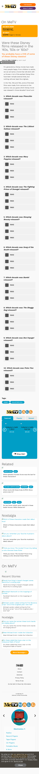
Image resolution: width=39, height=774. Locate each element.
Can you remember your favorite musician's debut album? (18, 540)
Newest (31, 418)
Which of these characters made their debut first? (19, 526)
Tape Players (11, 739)
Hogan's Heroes (15, 35)
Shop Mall (20, 454)
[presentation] (4, 430)
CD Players (10, 743)
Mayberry (24, 486)
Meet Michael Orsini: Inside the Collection (18, 635)
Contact (19, 671)
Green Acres (8, 471)
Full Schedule (28, 4)
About (19, 669)
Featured (7, 418)
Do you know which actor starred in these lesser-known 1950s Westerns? (18, 506)
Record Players (12, 736)
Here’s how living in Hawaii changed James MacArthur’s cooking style (18, 585)
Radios (8, 733)
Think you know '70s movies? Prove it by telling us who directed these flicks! (17, 555)
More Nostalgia (19, 652)
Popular (19, 418)
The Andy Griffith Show (11, 486)
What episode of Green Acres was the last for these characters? (19, 475)
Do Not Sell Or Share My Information (19, 684)
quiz (15, 471)
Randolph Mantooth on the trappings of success (17, 597)
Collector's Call (17, 402)
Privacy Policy (19, 677)
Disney (6, 402)
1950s (19, 502)
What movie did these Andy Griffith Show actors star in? (18, 491)
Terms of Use (19, 680)
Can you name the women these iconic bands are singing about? (19, 626)
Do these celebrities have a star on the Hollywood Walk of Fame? (17, 645)
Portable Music (12, 746)
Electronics (19, 729)
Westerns (7, 502)
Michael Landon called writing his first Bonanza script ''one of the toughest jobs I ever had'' (18, 609)
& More (9, 749)
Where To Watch (28, 8)
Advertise (19, 674)
